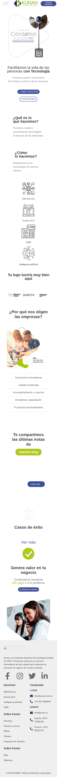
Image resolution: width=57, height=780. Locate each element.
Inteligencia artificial (28, 264)
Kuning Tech (28, 220)
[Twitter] (32, 676)
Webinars (8, 760)
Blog (6, 755)
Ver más (28, 542)
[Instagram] (20, 676)
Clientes (7, 736)
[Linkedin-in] (44, 676)
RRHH (7, 731)
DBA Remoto (28, 198)
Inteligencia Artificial (13, 702)
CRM (28, 242)
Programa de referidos (14, 741)
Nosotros (8, 721)
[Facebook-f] (7, 676)
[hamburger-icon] (5, 3)
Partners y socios (12, 726)
